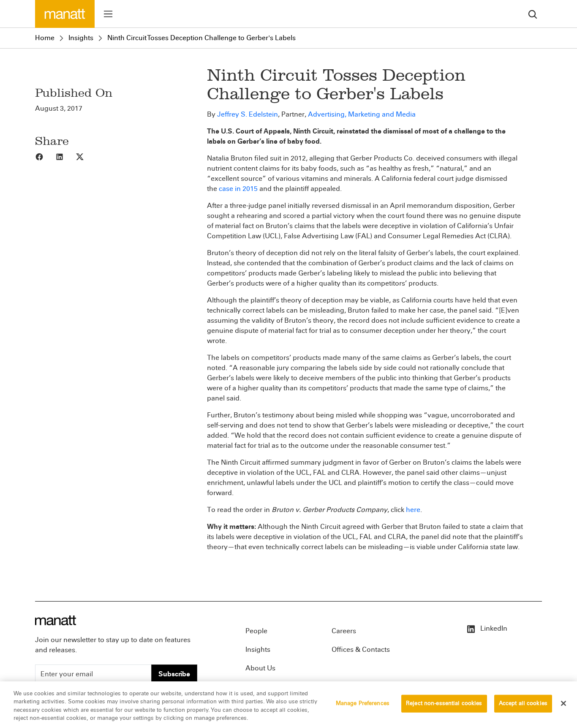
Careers (344, 631)
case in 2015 (238, 189)
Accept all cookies (523, 703)
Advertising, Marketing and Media (362, 114)
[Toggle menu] (108, 14)
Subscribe (174, 674)
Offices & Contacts (361, 649)
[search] (533, 14)
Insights (80, 38)
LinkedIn (493, 628)
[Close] (563, 703)
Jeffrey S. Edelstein (247, 114)
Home (44, 38)
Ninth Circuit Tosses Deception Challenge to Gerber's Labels (201, 38)
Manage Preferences (362, 703)
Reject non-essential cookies (444, 703)
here (413, 510)
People (256, 631)
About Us (260, 668)
